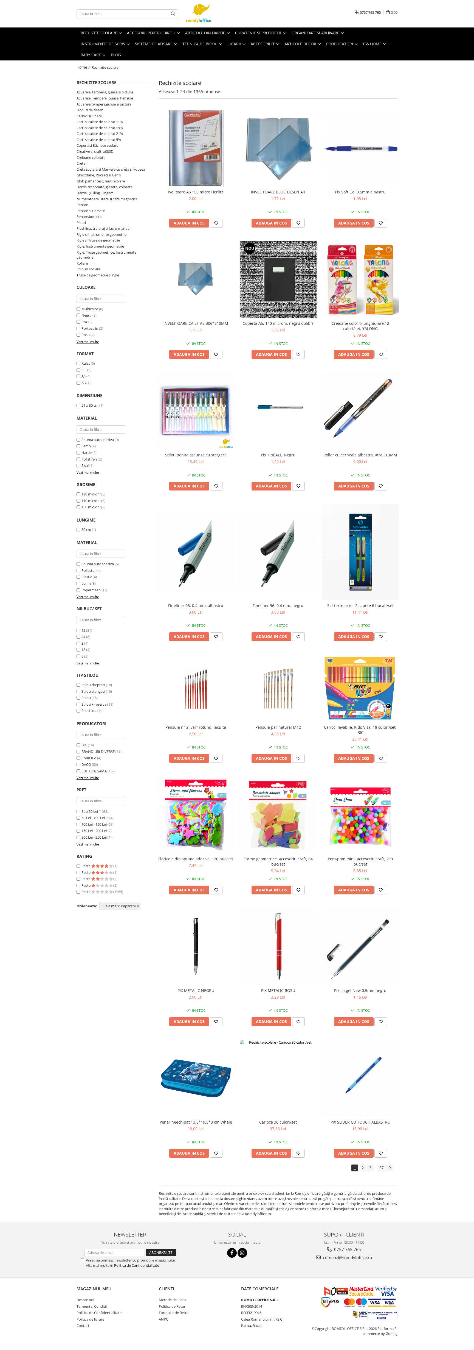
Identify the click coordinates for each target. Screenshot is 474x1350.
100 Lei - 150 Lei (94, 824)
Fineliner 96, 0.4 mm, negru (278, 605)
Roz (84, 321)
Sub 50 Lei (89, 811)
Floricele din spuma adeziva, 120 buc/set (195, 858)
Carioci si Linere (89, 115)
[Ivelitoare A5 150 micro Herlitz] (195, 148)
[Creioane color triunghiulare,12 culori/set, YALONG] (360, 279)
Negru (86, 315)
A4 (83, 376)
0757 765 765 (347, 1249)
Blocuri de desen (90, 109)
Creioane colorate (91, 157)
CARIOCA (88, 757)
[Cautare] (173, 13)
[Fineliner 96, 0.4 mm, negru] (278, 552)
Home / (84, 67)
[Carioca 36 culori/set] (278, 1078)
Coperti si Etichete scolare (97, 145)
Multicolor (89, 308)
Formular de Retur (174, 1312)
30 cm (86, 529)
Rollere (82, 263)
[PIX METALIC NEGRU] (195, 947)
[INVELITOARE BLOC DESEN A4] (278, 148)
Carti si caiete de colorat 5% (99, 139)
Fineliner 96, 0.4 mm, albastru (195, 605)
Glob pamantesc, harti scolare (101, 181)
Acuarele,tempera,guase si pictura (104, 104)
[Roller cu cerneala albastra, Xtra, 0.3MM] (360, 411)
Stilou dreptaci (93, 684)
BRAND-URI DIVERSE (98, 751)
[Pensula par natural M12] (278, 688)
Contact (83, 1325)
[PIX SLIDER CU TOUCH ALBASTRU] (360, 1078)
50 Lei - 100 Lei (93, 817)
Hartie (86, 452)
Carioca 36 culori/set (278, 1122)
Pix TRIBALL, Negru (278, 455)
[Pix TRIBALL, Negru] (278, 411)
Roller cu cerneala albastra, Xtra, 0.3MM (360, 455)
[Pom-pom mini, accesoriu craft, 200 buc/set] (360, 815)
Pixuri (81, 222)
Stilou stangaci (93, 691)
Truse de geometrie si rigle (98, 275)
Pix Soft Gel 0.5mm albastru (360, 192)
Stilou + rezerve (93, 704)
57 (381, 1167)
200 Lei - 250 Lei (94, 837)
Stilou (86, 697)
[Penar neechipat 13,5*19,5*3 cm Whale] (195, 1078)
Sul (83, 369)
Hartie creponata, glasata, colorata (104, 186)
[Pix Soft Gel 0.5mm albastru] (360, 148)
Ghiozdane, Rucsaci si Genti (99, 175)
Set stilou (89, 710)
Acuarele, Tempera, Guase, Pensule (105, 98)
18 (83, 649)
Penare (82, 204)
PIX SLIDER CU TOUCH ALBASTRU (360, 1122)
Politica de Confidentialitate (136, 1265)
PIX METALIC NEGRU (195, 990)
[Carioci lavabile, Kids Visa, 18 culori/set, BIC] (360, 688)
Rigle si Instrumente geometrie (101, 234)
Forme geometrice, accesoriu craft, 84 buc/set (278, 861)
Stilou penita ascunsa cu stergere (196, 455)
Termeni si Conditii (92, 1306)
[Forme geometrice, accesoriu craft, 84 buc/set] (278, 815)
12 (83, 630)
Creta (81, 163)
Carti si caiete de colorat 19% (100, 127)
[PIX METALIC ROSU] (278, 946)
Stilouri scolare (88, 269)
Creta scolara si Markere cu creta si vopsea (111, 169)
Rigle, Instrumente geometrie (100, 246)
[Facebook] (232, 1253)
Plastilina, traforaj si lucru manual (103, 228)
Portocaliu (89, 328)
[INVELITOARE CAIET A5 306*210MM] (195, 279)
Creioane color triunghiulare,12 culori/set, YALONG (360, 326)
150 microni (90, 506)
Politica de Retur (172, 1306)
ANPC (163, 1319)
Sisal (85, 465)
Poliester (88, 570)
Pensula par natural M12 (278, 727)
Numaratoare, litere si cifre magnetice (107, 198)
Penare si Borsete (91, 210)
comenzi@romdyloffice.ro (347, 1257)
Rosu (85, 334)
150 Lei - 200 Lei (94, 830)
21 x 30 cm (89, 405)
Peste (86, 865)
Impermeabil (91, 589)
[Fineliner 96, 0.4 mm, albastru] (195, 552)
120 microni (90, 494)
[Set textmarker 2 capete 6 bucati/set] (360, 552)
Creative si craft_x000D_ (96, 151)
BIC (84, 744)
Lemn (86, 445)
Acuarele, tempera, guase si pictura (105, 92)
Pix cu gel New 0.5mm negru (360, 990)
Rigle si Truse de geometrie (98, 240)
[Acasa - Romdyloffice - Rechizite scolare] (213, 13)
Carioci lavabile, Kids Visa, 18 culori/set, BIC (360, 730)
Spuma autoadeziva (97, 439)
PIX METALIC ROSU (278, 990)
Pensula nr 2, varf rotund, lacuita (195, 727)
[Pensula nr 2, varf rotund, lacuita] (195, 688)
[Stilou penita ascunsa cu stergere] (195, 411)
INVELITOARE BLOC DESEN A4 (278, 192)
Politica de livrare (90, 1319)
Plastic (86, 576)
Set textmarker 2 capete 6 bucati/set (360, 605)
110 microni (90, 500)
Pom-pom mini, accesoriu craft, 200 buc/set (360, 861)
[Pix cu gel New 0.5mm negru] (360, 946)
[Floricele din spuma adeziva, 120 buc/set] (195, 815)
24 (83, 636)
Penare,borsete (89, 216)
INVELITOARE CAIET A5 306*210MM (195, 323)
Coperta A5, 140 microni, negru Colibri (278, 323)
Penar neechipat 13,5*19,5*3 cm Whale (196, 1122)
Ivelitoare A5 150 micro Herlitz (195, 192)
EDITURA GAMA (94, 771)
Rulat (85, 363)
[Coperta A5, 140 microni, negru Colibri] (278, 279)
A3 (83, 382)
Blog (116, 54)
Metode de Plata (172, 1299)
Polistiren (89, 459)
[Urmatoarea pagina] (389, 1168)
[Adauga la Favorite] (216, 223)
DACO (86, 764)
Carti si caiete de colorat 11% (100, 121)
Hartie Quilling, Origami (95, 192)
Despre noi (85, 1299)
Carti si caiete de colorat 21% (100, 133)
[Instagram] (242, 1253)
